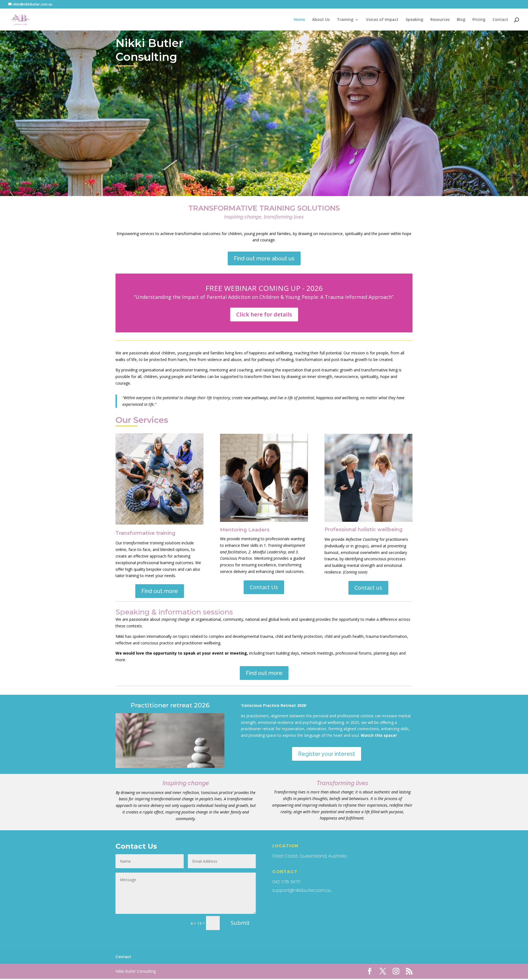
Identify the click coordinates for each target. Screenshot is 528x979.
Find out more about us (264, 258)
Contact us (368, 587)
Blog (461, 20)
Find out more (159, 591)
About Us (321, 20)
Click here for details (264, 314)
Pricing (478, 20)
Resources (440, 20)
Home (299, 20)
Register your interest (326, 754)
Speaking (414, 20)
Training (345, 20)
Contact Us (264, 587)
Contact (500, 20)
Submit (240, 922)
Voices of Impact (382, 20)
